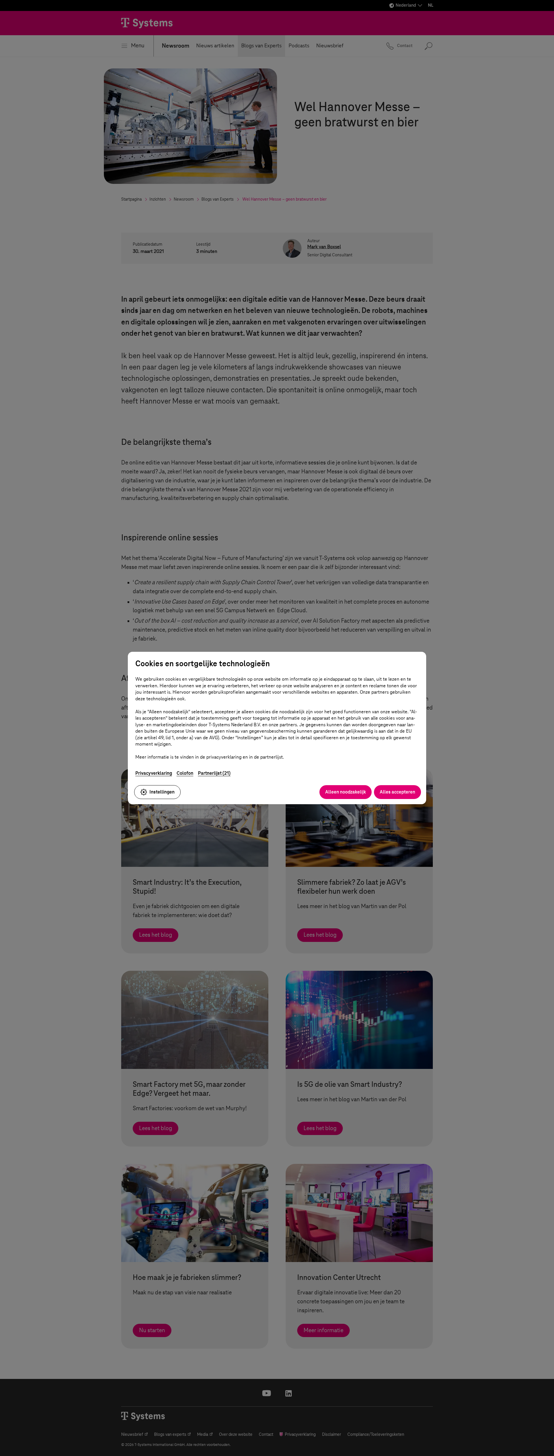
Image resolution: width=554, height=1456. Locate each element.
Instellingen (162, 792)
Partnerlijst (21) (214, 773)
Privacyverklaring (153, 773)
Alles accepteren (397, 792)
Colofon (185, 773)
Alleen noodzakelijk (345, 792)
